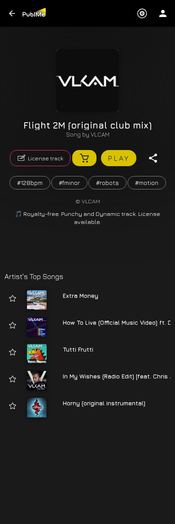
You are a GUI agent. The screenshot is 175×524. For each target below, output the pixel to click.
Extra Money (80, 295)
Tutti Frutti (78, 349)
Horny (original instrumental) (104, 403)
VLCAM (100, 134)
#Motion (146, 182)
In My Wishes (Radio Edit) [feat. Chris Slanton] (117, 376)
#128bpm (30, 182)
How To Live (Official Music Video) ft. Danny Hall (117, 322)
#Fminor (69, 182)
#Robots (107, 182)
